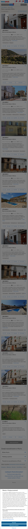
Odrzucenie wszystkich (14, 525)
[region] (14, 509)
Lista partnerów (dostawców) (8, 519)
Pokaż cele (14, 527)
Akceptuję (14, 522)
